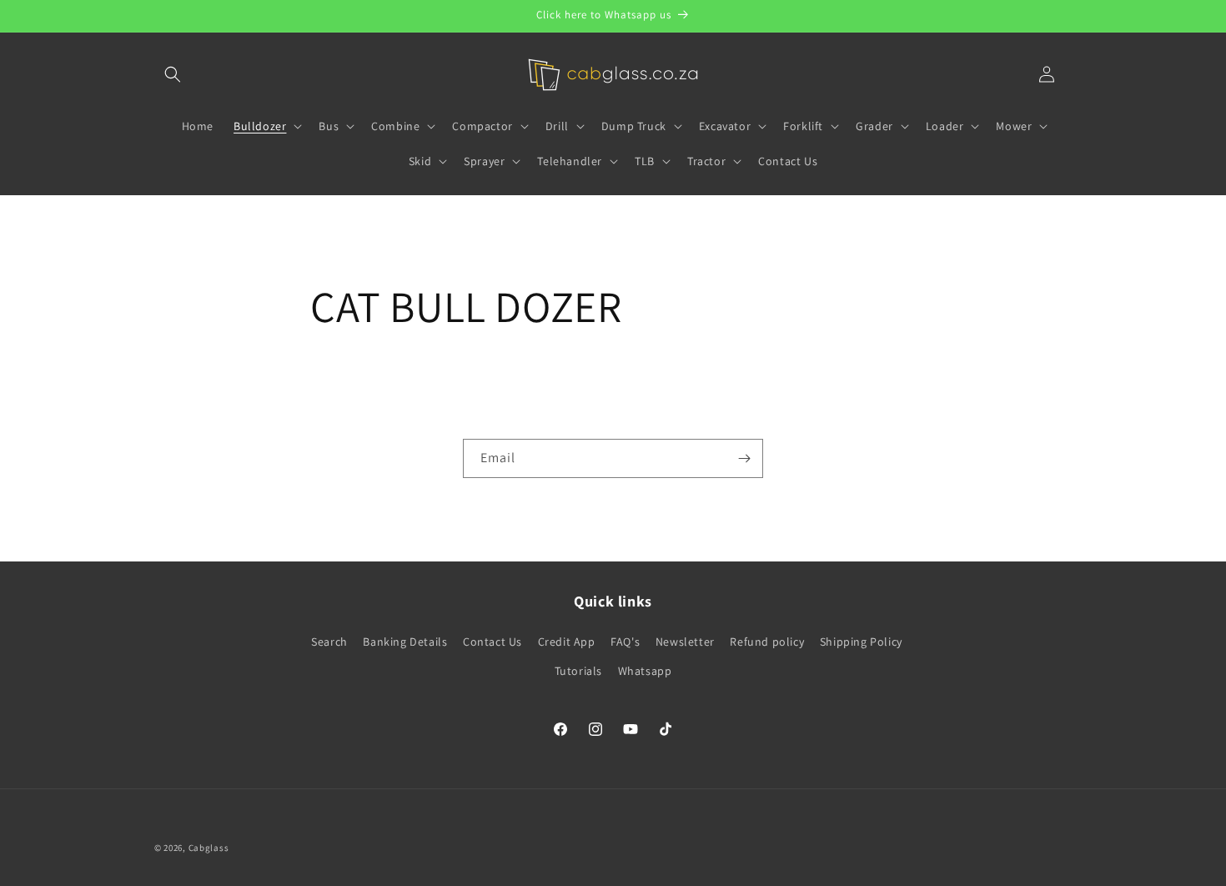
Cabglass (208, 847)
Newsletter (685, 641)
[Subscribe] (744, 458)
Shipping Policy (861, 641)
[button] (172, 74)
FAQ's (625, 641)
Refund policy (767, 641)
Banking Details (405, 641)
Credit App (566, 641)
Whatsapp (645, 670)
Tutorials (578, 670)
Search (329, 641)
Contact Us (492, 641)
